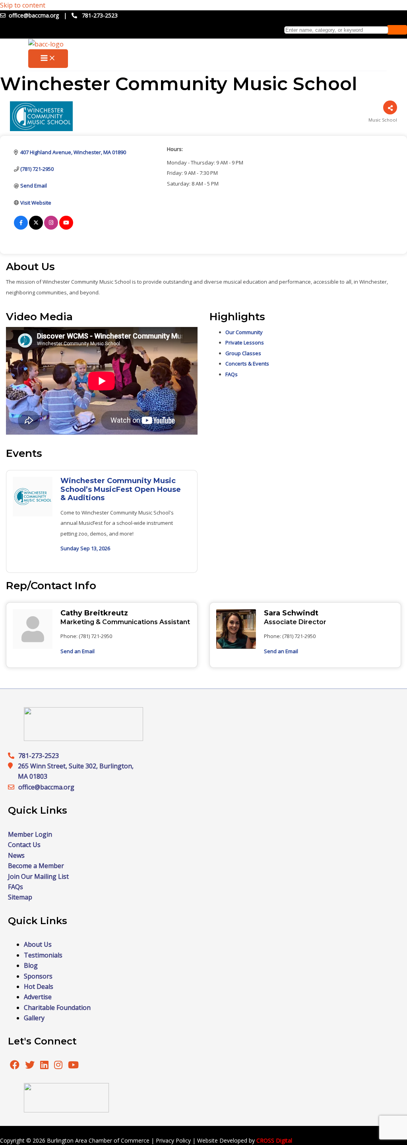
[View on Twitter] (36, 227)
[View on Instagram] (51, 227)
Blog (31, 965)
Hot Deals (38, 986)
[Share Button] (390, 107)
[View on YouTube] (66, 227)
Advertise (38, 996)
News (16, 855)
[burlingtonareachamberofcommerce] (83, 738)
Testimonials (43, 955)
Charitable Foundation (57, 1007)
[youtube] (73, 1066)
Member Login (30, 834)
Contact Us (24, 844)
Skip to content (22, 5)
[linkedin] (45, 1066)
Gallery (34, 1017)
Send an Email (77, 651)
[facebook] (14, 1066)
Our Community (244, 332)
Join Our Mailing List (38, 876)
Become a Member (36, 865)
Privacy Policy (173, 1140)
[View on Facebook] (21, 227)
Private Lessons (244, 342)
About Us (38, 944)
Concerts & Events (247, 363)
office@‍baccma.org (46, 787)
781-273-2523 (100, 15)
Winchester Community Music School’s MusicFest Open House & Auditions (120, 489)
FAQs (231, 374)
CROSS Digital (274, 1140)
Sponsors (38, 976)
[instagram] (59, 1066)
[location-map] (13, 787)
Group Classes (243, 353)
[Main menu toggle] (48, 58)
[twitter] (30, 1066)
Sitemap (20, 897)
